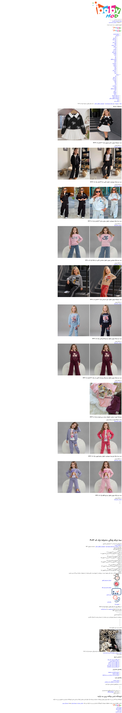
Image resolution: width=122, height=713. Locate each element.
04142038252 (111, 692)
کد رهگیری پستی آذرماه (114, 662)
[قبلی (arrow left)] (120, 613)
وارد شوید (111, 609)
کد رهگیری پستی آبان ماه (113, 659)
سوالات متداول (115, 673)
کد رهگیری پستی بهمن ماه (113, 665)
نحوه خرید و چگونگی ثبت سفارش (112, 682)
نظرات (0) (117, 604)
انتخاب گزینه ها (117, 147)
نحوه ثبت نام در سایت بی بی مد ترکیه (111, 675)
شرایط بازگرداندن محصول (113, 672)
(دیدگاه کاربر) (118, 545)
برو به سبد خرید (106, 653)
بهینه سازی (73, 703)
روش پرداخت (116, 680)
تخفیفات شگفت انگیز (99, 103)
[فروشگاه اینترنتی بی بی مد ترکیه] (105, 18)
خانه (120, 103)
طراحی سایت (80, 703)
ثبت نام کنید (104, 609)
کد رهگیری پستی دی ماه (113, 664)
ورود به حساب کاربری (116, 21)
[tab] (68, 604)
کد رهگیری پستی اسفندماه (113, 666)
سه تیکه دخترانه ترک (109, 103)
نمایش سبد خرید (112, 22)
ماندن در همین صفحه (115, 653)
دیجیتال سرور (65, 703)
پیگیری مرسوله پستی (114, 661)
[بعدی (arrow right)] (119, 613)
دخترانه (117, 103)
